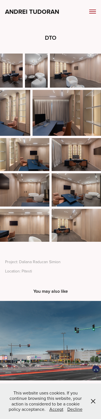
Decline (74, 409)
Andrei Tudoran (32, 11)
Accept (56, 409)
